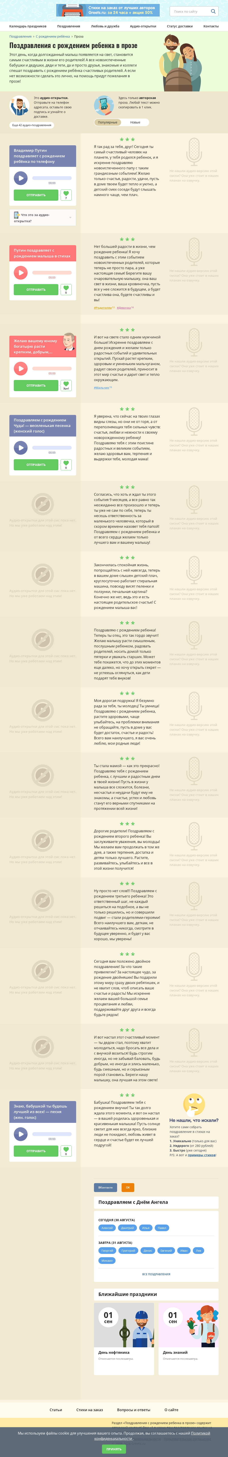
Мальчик (102, 388)
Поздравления (68, 26)
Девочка (125, 308)
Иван (183, 1251)
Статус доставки (180, 26)
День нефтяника (114, 1352)
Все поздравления (156, 1274)
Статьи (56, 1409)
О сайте (171, 1409)
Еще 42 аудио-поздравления (31, 125)
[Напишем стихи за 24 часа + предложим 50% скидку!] (108, 10)
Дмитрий (127, 1228)
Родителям (104, 308)
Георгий (107, 1251)
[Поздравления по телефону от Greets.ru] (27, 10)
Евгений (166, 1251)
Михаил (107, 1261)
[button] (21, 178)
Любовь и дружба (105, 26)
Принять (114, 1449)
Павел (162, 1228)
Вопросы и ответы (133, 1409)
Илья (145, 1228)
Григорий (128, 1251)
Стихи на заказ (89, 1409)
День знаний (175, 1352)
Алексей (107, 1228)
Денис (148, 1251)
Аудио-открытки (143, 26)
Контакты (211, 26)
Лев (198, 1251)
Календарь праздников (27, 26)
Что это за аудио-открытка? (32, 218)
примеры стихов (202, 1155)
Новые (135, 122)
